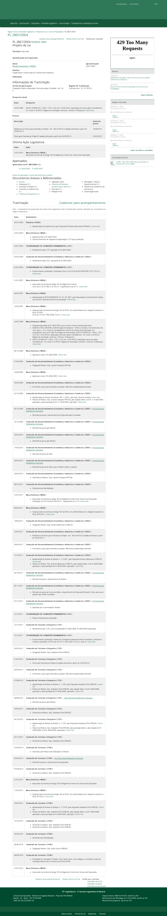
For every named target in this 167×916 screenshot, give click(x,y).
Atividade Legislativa (49, 23)
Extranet (102, 914)
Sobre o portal (66, 914)
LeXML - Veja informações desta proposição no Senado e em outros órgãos (132, 163)
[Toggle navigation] (157, 23)
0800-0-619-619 (121, 896)
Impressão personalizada (96, 886)
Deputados (35, 23)
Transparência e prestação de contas (84, 23)
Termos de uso (80, 914)
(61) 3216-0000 (130, 898)
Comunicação (64, 23)
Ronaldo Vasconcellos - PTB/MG (24, 66)
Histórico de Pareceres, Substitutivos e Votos (60, 185)
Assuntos (13, 23)
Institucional (24, 23)
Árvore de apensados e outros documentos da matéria (32, 175)
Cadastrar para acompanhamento (52, 39)
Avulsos (22, 182)
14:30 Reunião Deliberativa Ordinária (68, 758)
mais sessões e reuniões (142, 150)
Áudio (114, 115)
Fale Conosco (134, 4)
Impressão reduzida (94, 881)
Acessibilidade (121, 4)
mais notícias (147, 95)
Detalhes (115, 117)
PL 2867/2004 (18, 35)
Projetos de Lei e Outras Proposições (49, 32)
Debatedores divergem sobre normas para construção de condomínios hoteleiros (130, 78)
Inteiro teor (39, 42)
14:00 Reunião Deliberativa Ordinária (78, 698)
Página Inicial (13, 32)
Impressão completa (94, 884)
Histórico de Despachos (27, 194)
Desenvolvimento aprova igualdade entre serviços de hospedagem (129, 88)
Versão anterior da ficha (75, 39)
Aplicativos (92, 914)
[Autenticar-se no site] (158, 904)
